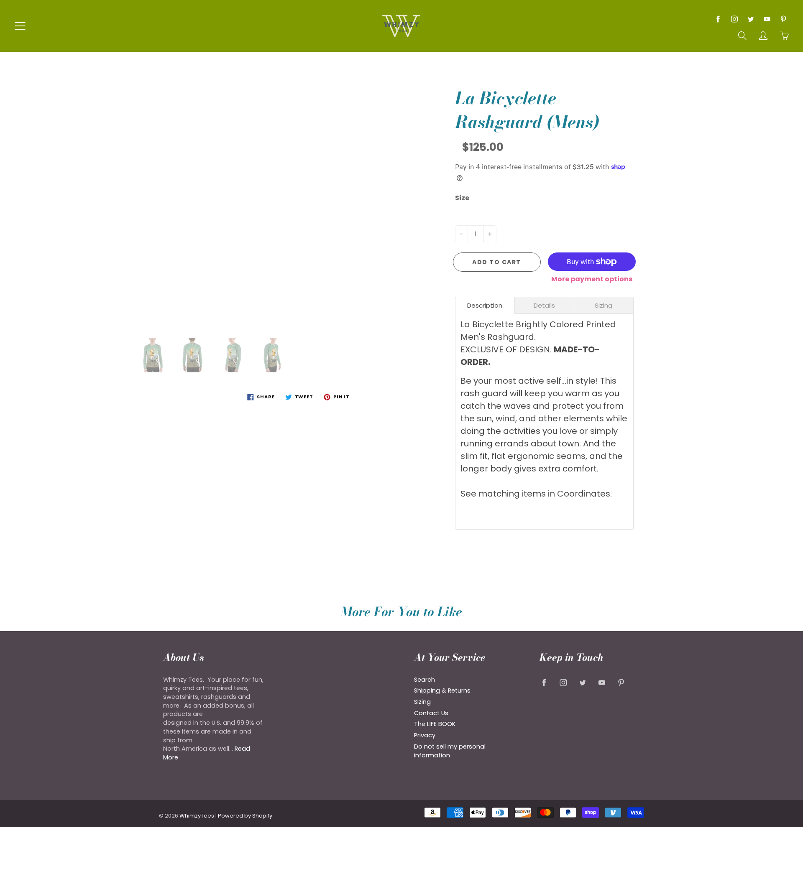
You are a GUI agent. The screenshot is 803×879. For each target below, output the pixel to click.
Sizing (422, 702)
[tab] (485, 305)
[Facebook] (718, 19)
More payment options (591, 279)
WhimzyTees (196, 816)
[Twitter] (750, 19)
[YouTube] (767, 19)
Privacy (424, 735)
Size (462, 198)
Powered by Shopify (245, 816)
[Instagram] (734, 19)
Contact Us (431, 713)
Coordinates (583, 493)
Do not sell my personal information (450, 750)
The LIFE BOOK (434, 724)
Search (424, 679)
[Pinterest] (783, 19)
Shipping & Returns (442, 690)
